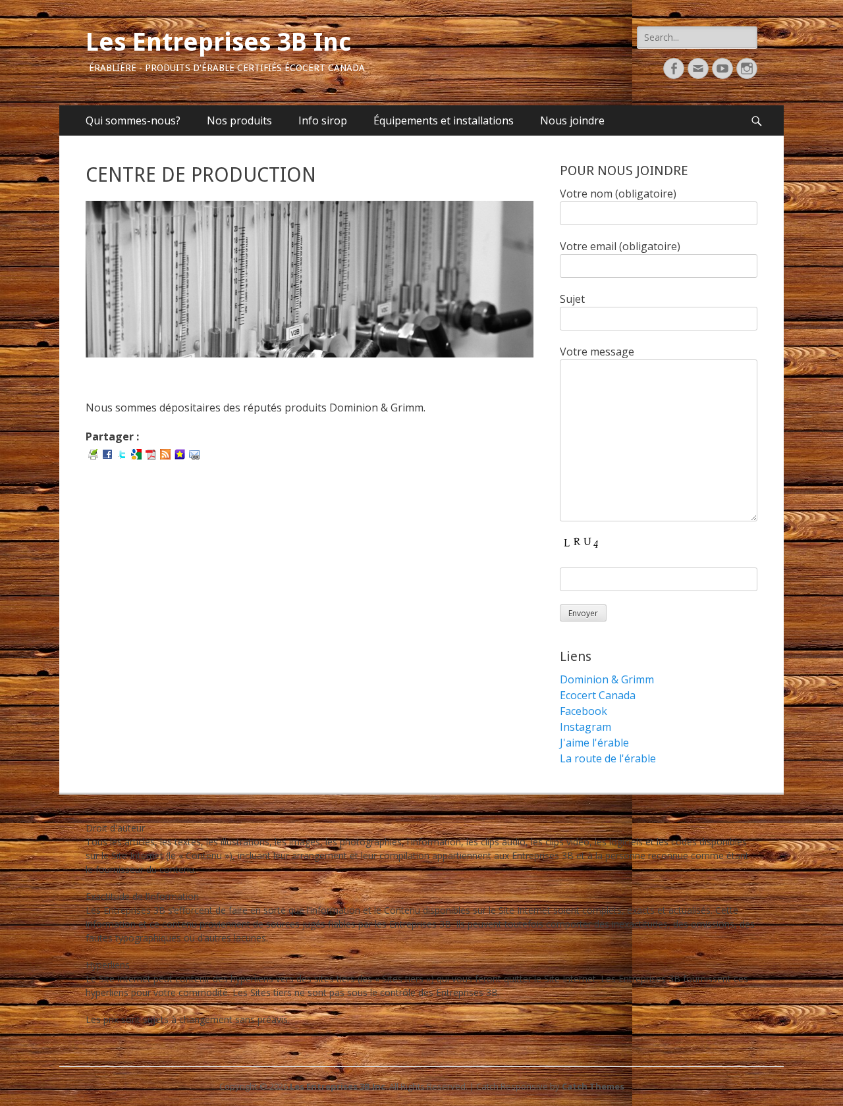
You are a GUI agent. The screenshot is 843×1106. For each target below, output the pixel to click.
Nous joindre (572, 120)
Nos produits (239, 120)
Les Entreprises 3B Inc (218, 42)
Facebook (583, 711)
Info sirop (322, 120)
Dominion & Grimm (607, 679)
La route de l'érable (608, 758)
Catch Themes (593, 1086)
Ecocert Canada (598, 695)
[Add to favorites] (179, 453)
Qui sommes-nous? (133, 120)
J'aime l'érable (594, 742)
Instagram (585, 727)
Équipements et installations (443, 120)
